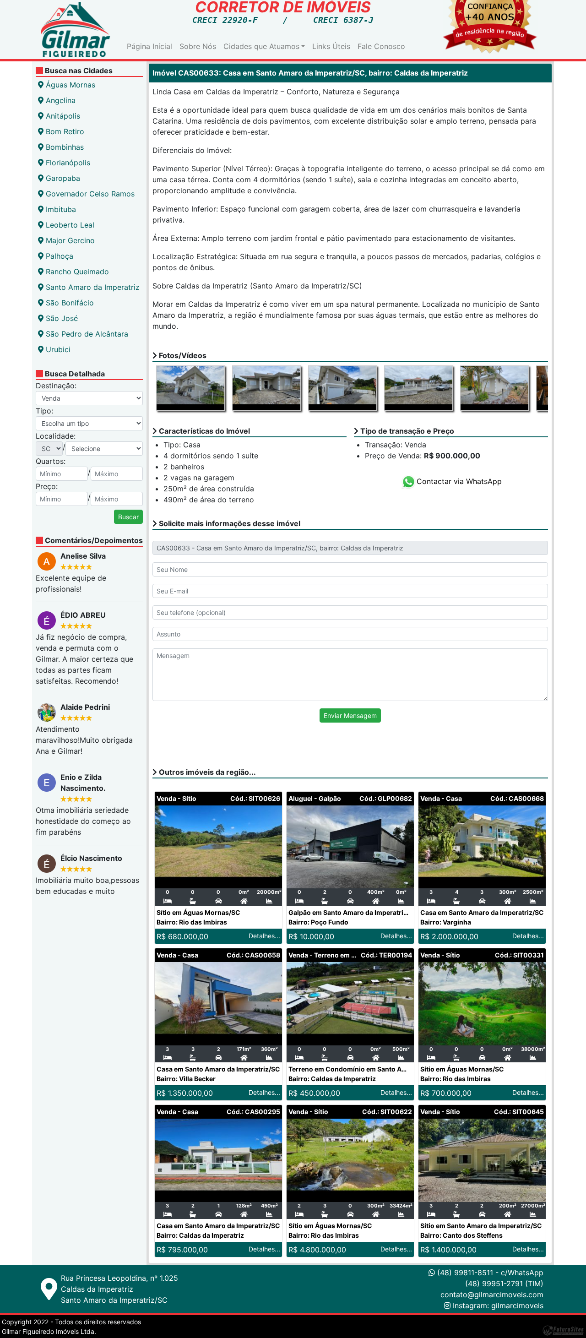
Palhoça (58, 256)
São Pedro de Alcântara (85, 333)
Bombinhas (63, 147)
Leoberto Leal (68, 224)
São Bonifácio (68, 302)
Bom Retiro (63, 131)
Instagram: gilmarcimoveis (498, 1305)
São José (60, 318)
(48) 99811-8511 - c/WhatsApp (489, 1272)
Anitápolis (61, 115)
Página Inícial (149, 46)
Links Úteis (331, 46)
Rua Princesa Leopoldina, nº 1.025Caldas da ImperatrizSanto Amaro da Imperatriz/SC (119, 1289)
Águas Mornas (69, 84)
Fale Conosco (381, 46)
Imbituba (59, 209)
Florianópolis (66, 162)
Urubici (57, 349)
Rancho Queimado (76, 271)
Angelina (59, 100)
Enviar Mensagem (350, 715)
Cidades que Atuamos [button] (261, 46)
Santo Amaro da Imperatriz (91, 287)
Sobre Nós (197, 46)
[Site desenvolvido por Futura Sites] (563, 1330)
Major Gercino (69, 240)
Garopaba (61, 178)
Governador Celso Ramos (89, 193)
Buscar (128, 517)
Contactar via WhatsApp (459, 481)
